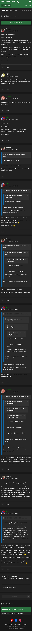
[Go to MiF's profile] (3, 75)
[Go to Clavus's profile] (3, 98)
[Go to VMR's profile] (3, 118)
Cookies (25, 624)
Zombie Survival (14, 16)
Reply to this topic (16, 22)
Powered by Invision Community (16, 628)
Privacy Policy (9, 624)
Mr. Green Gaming (10, 1)
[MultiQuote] (2, 67)
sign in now (12, 580)
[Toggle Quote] (4, 154)
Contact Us (17, 624)
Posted (12, 31)
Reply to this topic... (10, 587)
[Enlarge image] (8, 58)
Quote (7, 67)
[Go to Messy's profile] (3, 30)
